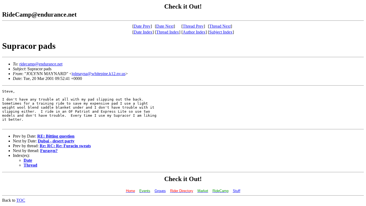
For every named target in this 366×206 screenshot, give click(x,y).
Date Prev (142, 26)
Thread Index (167, 32)
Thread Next (220, 26)
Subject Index (221, 32)
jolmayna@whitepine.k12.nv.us (98, 73)
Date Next (165, 26)
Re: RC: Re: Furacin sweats (65, 146)
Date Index (143, 32)
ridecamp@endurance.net (40, 64)
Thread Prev (193, 26)
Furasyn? (49, 150)
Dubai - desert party (56, 141)
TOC (20, 200)
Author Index (194, 32)
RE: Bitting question (55, 136)
